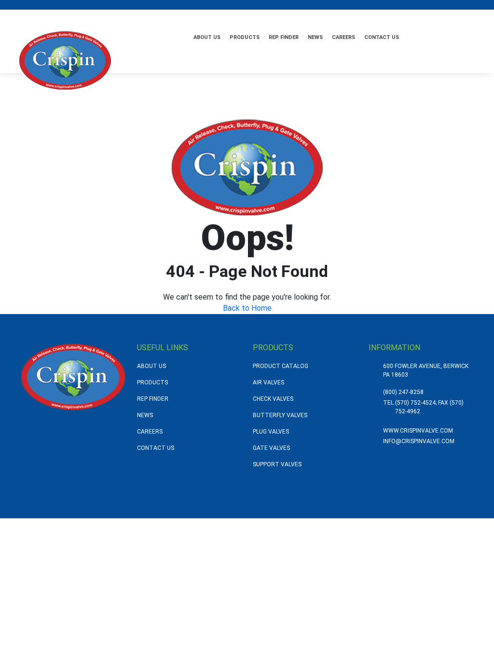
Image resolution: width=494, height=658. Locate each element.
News (315, 37)
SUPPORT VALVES (277, 464)
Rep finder (284, 37)
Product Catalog (280, 366)
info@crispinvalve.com (418, 441)
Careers (343, 37)
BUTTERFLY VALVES (280, 415)
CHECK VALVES (273, 398)
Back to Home (247, 308)
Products (245, 37)
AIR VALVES (268, 382)
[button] (427, 36)
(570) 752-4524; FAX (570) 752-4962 (429, 407)
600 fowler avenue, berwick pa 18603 (425, 370)
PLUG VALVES (271, 431)
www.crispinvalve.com (418, 430)
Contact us (381, 37)
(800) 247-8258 (403, 392)
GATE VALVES (271, 448)
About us (206, 37)
